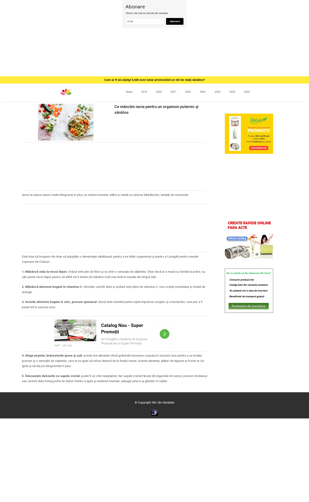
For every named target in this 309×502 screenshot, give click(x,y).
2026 (247, 91)
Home (129, 91)
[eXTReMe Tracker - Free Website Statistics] (154, 412)
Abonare (175, 21)
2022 (188, 91)
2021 (173, 91)
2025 (232, 91)
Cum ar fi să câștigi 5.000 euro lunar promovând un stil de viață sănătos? (154, 79)
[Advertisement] (154, 52)
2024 (217, 91)
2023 (203, 91)
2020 (159, 91)
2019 (144, 91)
